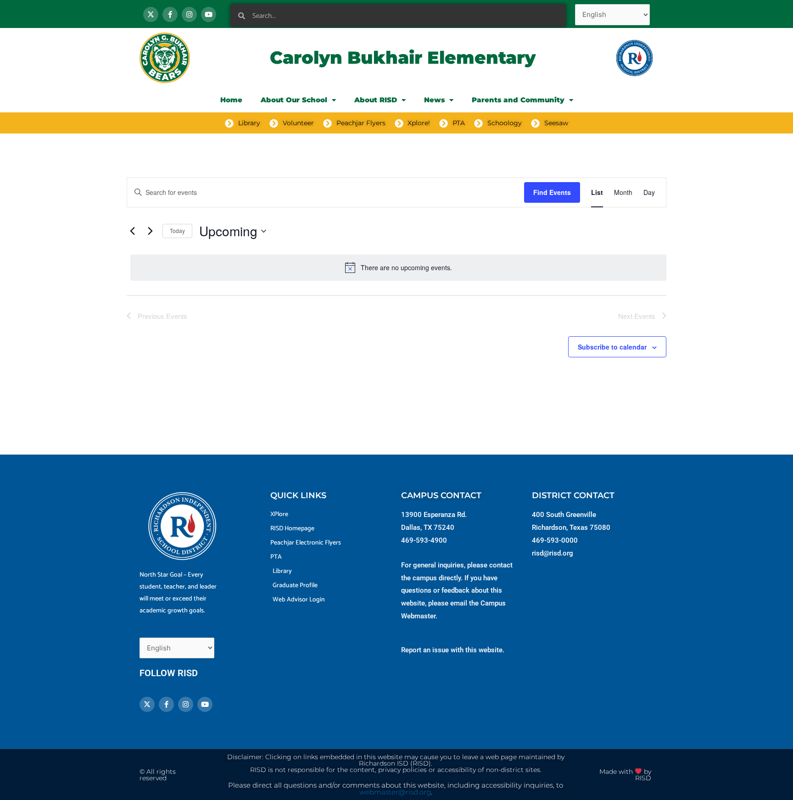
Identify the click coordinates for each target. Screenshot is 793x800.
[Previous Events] (132, 231)
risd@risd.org (552, 553)
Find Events (552, 192)
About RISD (375, 99)
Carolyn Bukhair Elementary (403, 57)
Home (231, 99)
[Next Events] (150, 231)
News (434, 99)
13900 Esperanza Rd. (434, 515)
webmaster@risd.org (395, 792)
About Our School (294, 99)
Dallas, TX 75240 (427, 527)
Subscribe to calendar (612, 346)
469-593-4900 (424, 540)
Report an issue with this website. (452, 650)
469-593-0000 (555, 540)
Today (177, 230)
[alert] (398, 267)
